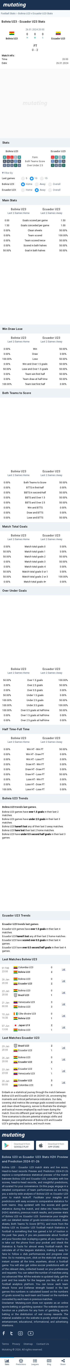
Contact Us (42, 1343)
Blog (49, 1364)
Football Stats (8, 13)
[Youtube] (32, 1333)
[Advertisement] (35, 103)
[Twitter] (14, 1333)
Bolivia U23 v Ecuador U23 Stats (35, 13)
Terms (5, 1343)
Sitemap (28, 1343)
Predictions (21, 1364)
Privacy (16, 1343)
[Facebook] (6, 1333)
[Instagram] (23, 1333)
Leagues (35, 1364)
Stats (7, 1364)
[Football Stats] (14, 5)
